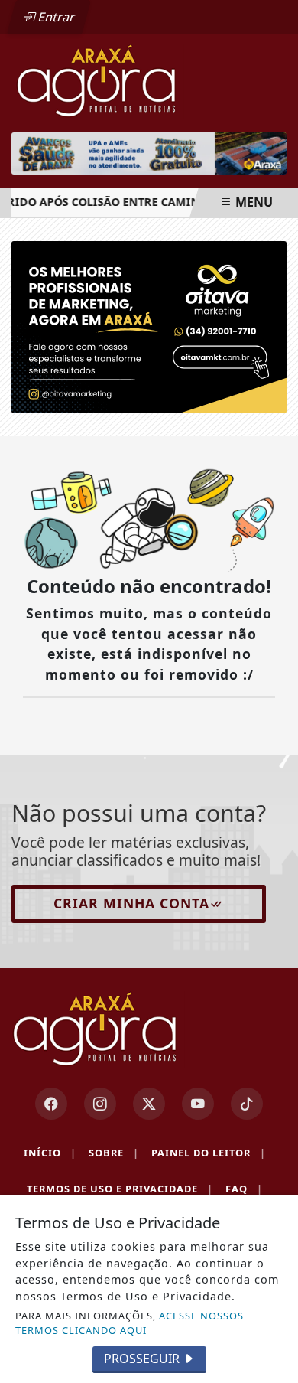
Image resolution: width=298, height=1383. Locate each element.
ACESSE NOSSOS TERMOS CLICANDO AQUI (129, 1323)
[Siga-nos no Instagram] (100, 1104)
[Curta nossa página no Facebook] (51, 1104)
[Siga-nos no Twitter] (149, 1104)
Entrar (55, 16)
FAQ (244, 1188)
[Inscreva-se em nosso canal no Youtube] (198, 1104)
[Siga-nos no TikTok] (247, 1104)
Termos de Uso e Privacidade (120, 1188)
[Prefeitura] (149, 153)
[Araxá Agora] (149, 79)
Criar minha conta (131, 903)
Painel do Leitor (208, 1153)
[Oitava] (149, 326)
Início (50, 1153)
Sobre (114, 1153)
